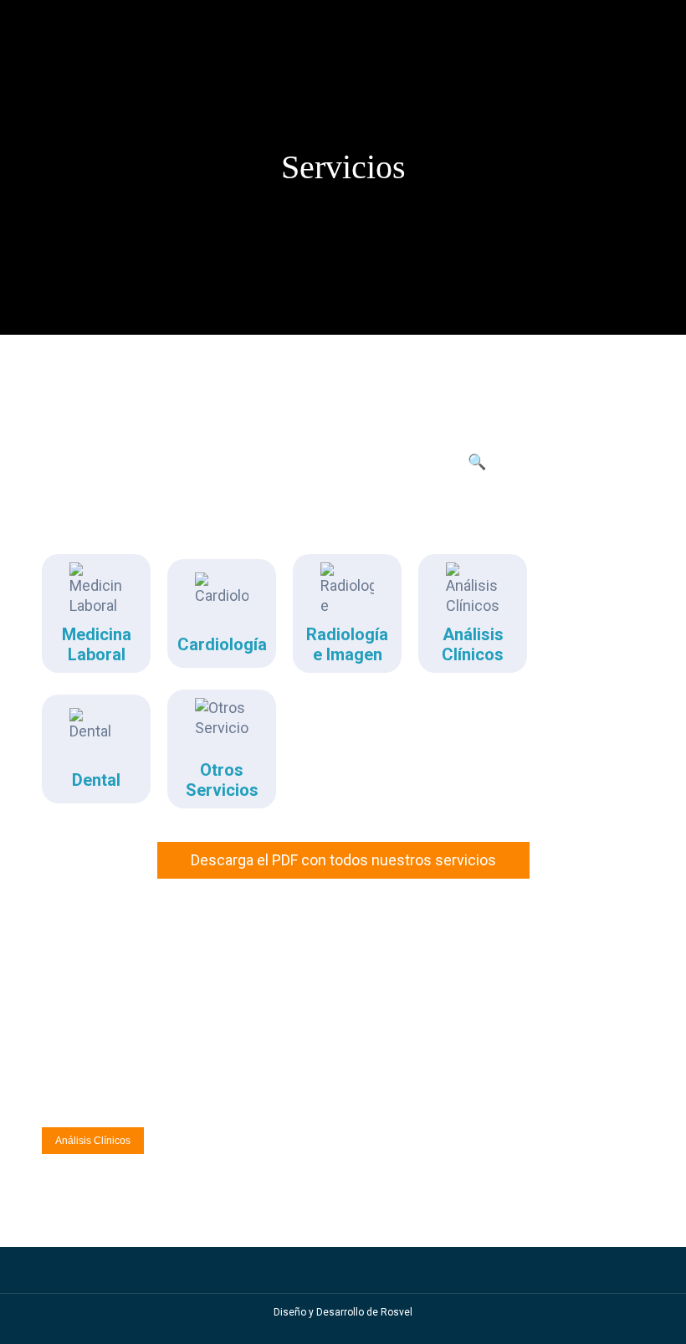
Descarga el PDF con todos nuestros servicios (343, 860)
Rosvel (396, 1312)
